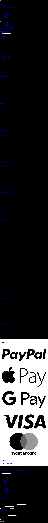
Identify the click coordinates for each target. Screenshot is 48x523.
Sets (7, 23)
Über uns (4, 28)
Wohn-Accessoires (10, 26)
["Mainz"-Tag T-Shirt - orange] (14, 48)
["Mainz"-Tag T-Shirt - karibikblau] (14, 21)
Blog (3, 496)
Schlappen (6, 479)
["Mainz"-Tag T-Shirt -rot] (14, 263)
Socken (5, 477)
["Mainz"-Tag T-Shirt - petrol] (14, 209)
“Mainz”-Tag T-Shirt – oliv (5, 242)
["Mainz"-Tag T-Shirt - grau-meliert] (14, 288)
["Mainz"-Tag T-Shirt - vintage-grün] (14, 155)
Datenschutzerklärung (33, 519)
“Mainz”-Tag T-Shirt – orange (6, 55)
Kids (5, 482)
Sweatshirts (6, 481)
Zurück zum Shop (6, 56)
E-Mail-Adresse (4, 515)
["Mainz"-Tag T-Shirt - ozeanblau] (14, 75)
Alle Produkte (5, 475)
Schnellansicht (3, 22)
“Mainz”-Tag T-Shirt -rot (5, 268)
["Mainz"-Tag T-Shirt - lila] (14, 182)
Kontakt (4, 497)
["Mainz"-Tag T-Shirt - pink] (14, 102)
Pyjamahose (8, 24)
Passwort (2, 506)
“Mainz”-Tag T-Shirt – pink (6, 108)
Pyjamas (6, 488)
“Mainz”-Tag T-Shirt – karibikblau (7, 28)
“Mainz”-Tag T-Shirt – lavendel (7, 135)
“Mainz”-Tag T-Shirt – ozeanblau (7, 81)
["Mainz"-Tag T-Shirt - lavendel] (14, 129)
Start (1, 7)
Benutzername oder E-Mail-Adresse (8, 504)
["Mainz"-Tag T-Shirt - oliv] (14, 236)
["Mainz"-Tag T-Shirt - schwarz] (14, 315)
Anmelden (12, 508)
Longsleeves (6, 487)
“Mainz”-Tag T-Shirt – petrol (6, 215)
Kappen (5, 478)
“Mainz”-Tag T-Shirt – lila (5, 189)
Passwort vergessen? (5, 510)
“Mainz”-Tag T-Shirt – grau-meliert (7, 295)
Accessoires (6, 25)
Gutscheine (6, 493)
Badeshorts (6, 486)
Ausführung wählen (4, 31)
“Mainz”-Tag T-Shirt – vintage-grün (7, 162)
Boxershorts (6, 484)
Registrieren (2, 521)
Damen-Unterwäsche (8, 483)
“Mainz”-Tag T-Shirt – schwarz (6, 321)
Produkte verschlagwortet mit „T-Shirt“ (11, 7)
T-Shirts (5, 480)
